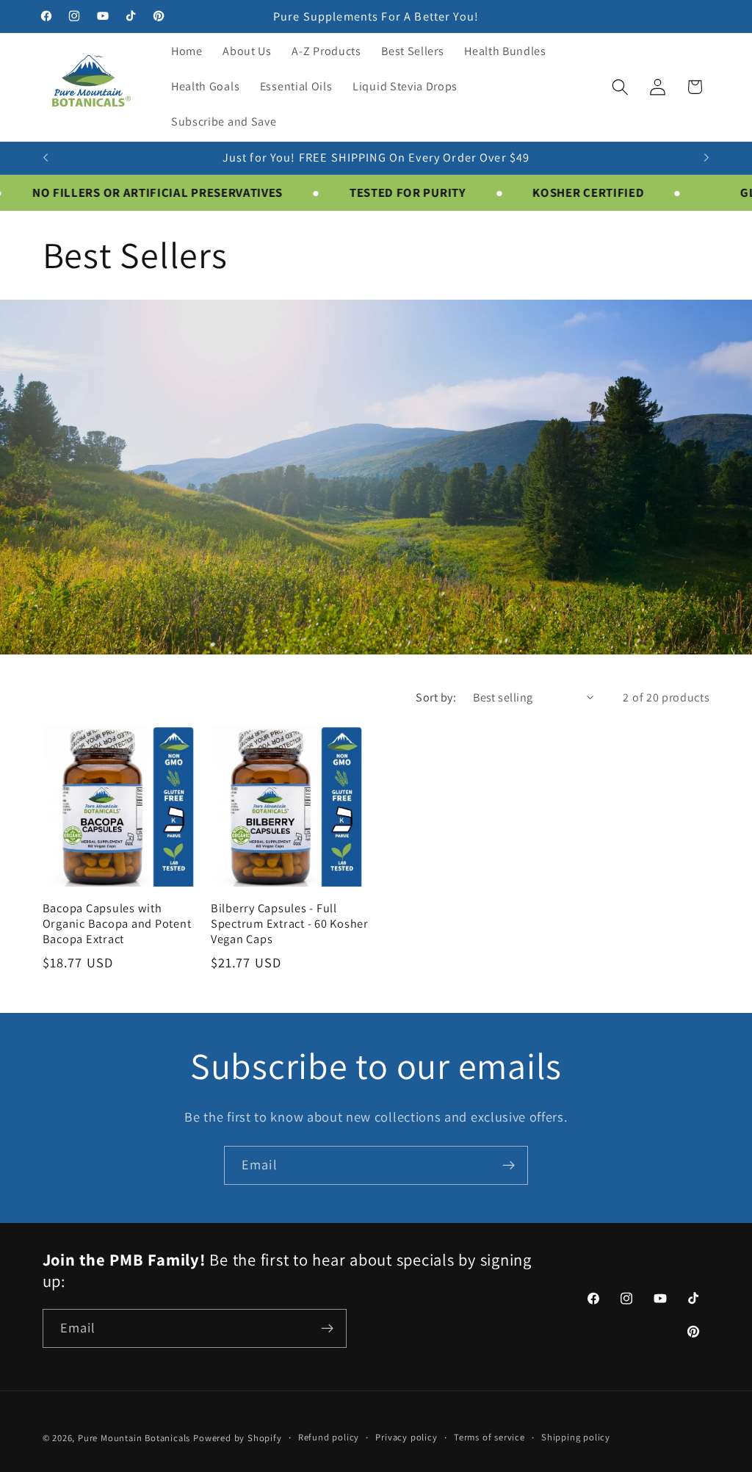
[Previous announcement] (45, 158)
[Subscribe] (508, 1166)
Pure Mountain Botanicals (134, 1438)
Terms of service (489, 1437)
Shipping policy (575, 1437)
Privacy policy (406, 1437)
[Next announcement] (706, 158)
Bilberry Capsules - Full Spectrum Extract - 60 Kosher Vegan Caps (290, 923)
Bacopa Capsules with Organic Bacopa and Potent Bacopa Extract (117, 923)
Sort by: (436, 697)
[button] (620, 87)
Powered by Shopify (237, 1438)
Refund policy (328, 1437)
